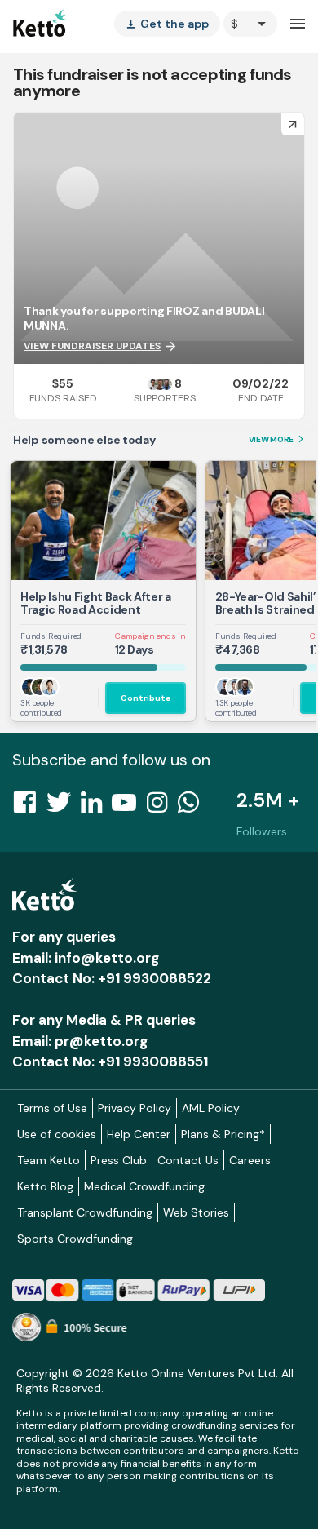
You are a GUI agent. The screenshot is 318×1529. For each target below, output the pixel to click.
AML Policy (211, 1108)
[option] (250, 24)
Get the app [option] (167, 23)
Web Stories (196, 1212)
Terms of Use (52, 1108)
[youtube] (129, 806)
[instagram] (162, 806)
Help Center (138, 1134)
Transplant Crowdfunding (84, 1212)
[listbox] (167, 23)
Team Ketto (48, 1160)
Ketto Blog (45, 1186)
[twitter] (63, 806)
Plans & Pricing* (223, 1134)
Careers (250, 1160)
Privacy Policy (134, 1108)
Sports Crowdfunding (75, 1238)
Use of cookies (56, 1134)
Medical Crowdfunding (144, 1186)
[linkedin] (96, 806)
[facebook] (29, 806)
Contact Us (188, 1160)
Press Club (119, 1160)
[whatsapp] (193, 806)
